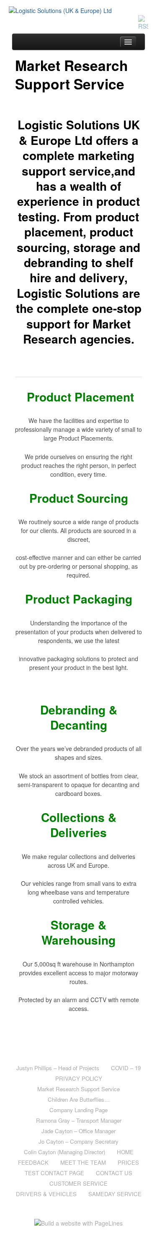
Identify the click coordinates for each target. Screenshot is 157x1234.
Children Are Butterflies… (79, 1099)
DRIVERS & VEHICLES (46, 1194)
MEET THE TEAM (83, 1162)
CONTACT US (114, 1173)
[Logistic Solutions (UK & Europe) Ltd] (79, 10)
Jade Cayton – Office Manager (78, 1131)
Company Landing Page (78, 1110)
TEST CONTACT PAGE (54, 1173)
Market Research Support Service (78, 1089)
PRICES (128, 1162)
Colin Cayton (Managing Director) (64, 1152)
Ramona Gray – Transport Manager (78, 1120)
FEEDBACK (33, 1162)
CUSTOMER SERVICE (78, 1183)
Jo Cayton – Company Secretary (78, 1141)
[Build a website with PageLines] (78, 1222)
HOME (125, 1152)
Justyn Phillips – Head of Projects (57, 1068)
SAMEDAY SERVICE (115, 1194)
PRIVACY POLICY (78, 1078)
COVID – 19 (126, 1068)
